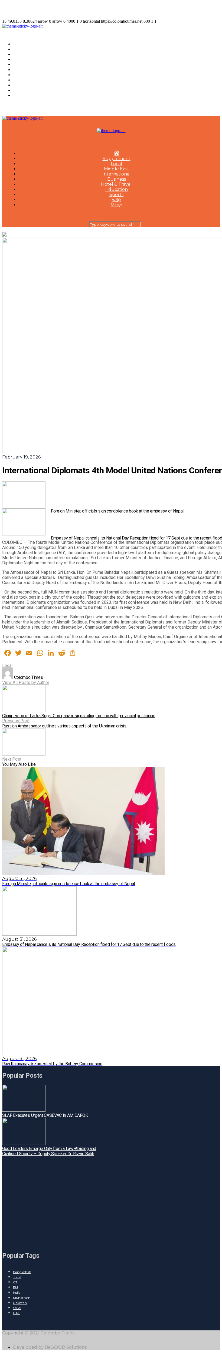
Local (18, 54)
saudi (17, 1308)
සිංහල (18, 95)
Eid (15, 1287)
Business (22, 69)
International (27, 64)
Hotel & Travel (28, 74)
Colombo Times (28, 677)
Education (24, 80)
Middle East (25, 59)
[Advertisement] (64, 1201)
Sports (20, 85)
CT (15, 1282)
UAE (16, 1313)
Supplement (27, 49)
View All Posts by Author (25, 682)
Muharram (21, 1298)
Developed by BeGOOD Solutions (50, 1347)
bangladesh (22, 1272)
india (17, 1292)
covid (17, 1277)
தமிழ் (17, 90)
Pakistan (20, 1303)
